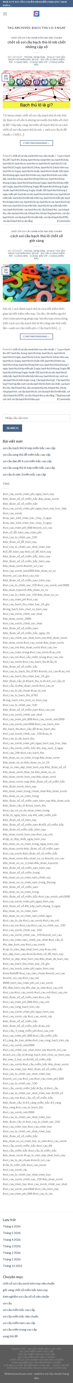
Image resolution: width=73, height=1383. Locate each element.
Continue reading (36, 143)
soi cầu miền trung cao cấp (20, 1329)
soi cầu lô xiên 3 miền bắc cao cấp (24, 474)
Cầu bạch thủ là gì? (45, 380)
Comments (63, 220)
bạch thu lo (20, 163)
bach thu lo (32, 163)
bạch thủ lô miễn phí (54, 197)
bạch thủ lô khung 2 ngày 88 (28, 186)
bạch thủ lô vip (31, 201)
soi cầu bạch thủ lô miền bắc (29, 217)
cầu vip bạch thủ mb (17, 213)
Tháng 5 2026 (12, 1233)
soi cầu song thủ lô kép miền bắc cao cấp (29, 467)
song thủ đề (10, 1336)
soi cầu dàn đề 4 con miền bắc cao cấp (27, 461)
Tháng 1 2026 (12, 1259)
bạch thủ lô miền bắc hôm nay (28, 197)
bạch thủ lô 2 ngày (12, 167)
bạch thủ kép (61, 159)
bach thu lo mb (25, 194)
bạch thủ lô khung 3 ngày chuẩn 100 (28, 190)
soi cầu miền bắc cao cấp (19, 1309)
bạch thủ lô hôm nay (30, 175)
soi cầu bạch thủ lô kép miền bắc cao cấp (29, 448)
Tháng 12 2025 (12, 1265)
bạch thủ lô (44, 163)
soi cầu (7, 1303)
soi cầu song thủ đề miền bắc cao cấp (27, 454)
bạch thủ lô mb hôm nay (46, 194)
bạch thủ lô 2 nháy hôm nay (55, 167)
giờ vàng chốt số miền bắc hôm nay (25, 1290)
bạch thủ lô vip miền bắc (25, 205)
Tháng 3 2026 (12, 1246)
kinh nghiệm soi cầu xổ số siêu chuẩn (26, 1296)
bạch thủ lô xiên (15, 209)
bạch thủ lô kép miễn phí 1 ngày (24, 368)
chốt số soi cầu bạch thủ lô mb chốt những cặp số (36, 44)
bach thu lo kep (15, 178)
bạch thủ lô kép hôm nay (36, 178)
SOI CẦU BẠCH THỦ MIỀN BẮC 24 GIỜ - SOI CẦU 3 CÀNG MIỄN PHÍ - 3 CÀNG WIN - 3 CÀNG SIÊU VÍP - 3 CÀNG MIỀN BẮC (36, 61)
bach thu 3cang (19, 159)
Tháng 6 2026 (12, 1226)
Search (13, 428)
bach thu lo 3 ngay (12, 171)
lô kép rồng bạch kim (50, 213)
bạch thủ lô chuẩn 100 (52, 171)
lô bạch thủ (33, 213)
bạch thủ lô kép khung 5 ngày (32, 182)
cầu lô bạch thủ (49, 209)
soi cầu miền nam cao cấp (19, 1323)
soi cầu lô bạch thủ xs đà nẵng (18, 220)
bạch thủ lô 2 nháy (31, 167)
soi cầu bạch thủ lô (27, 391)
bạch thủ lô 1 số (58, 163)
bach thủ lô (8, 163)
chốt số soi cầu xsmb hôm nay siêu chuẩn (36, 38)
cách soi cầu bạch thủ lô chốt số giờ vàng (36, 238)
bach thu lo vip (47, 201)
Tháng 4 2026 (12, 1239)
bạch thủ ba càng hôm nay (41, 159)
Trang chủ (18, 1348)
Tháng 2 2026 (12, 1252)
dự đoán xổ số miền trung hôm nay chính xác (37, 1368)
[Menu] (5, 13)
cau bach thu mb (32, 209)
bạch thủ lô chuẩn (31, 171)
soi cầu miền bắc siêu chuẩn (20, 1316)
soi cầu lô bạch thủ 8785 (56, 217)
